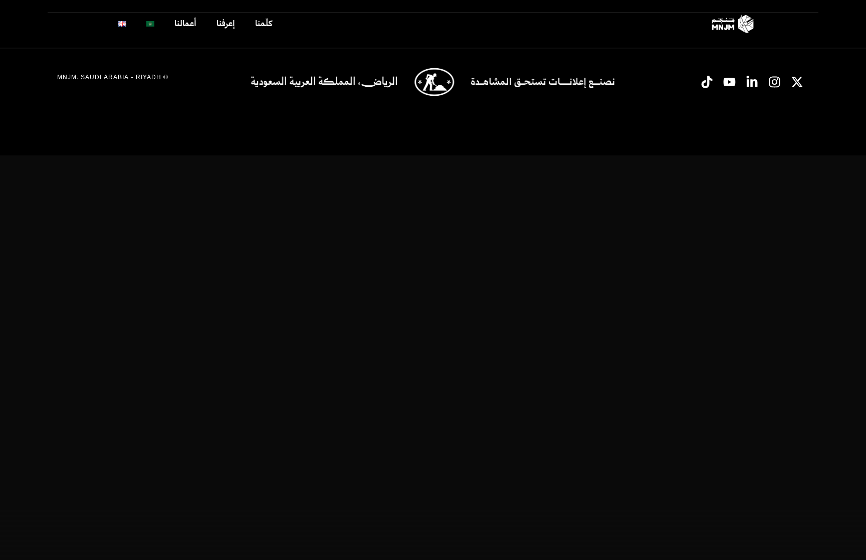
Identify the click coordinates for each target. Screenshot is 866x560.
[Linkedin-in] (752, 82)
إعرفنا (225, 24)
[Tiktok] (707, 82)
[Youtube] (730, 82)
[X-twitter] (797, 82)
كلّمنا (263, 24)
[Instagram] (775, 82)
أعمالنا (185, 24)
